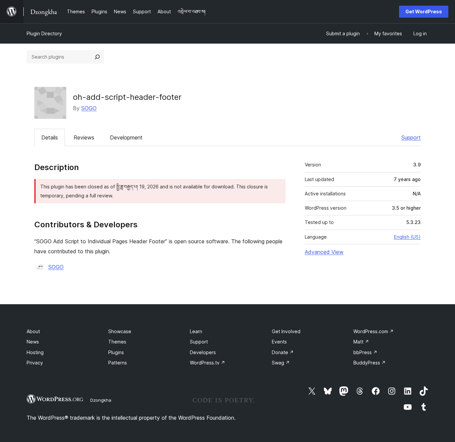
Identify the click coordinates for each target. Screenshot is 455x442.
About (33, 331)
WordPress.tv (207, 362)
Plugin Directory (44, 33)
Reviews (84, 137)
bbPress (365, 352)
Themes (117, 341)
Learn (196, 331)
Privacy (35, 362)
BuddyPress (369, 362)
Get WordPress (423, 11)
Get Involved (286, 331)
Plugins (116, 352)
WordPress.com (373, 331)
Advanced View (324, 252)
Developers (203, 352)
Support (411, 137)
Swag (281, 362)
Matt (361, 341)
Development (126, 137)
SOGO (89, 108)
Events (279, 341)
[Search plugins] (97, 57)
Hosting (35, 352)
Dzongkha (100, 400)
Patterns (117, 362)
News (33, 341)
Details (49, 137)
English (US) (407, 237)
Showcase (119, 331)
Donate (283, 352)
